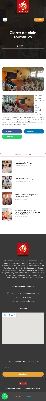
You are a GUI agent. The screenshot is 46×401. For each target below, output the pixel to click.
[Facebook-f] (21, 383)
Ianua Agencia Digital (29, 397)
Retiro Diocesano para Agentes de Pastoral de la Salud (26, 195)
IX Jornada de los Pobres (23, 163)
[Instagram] (25, 383)
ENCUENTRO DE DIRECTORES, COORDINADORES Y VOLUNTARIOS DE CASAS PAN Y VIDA (28, 212)
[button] (5, 19)
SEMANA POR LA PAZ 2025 (24, 179)
